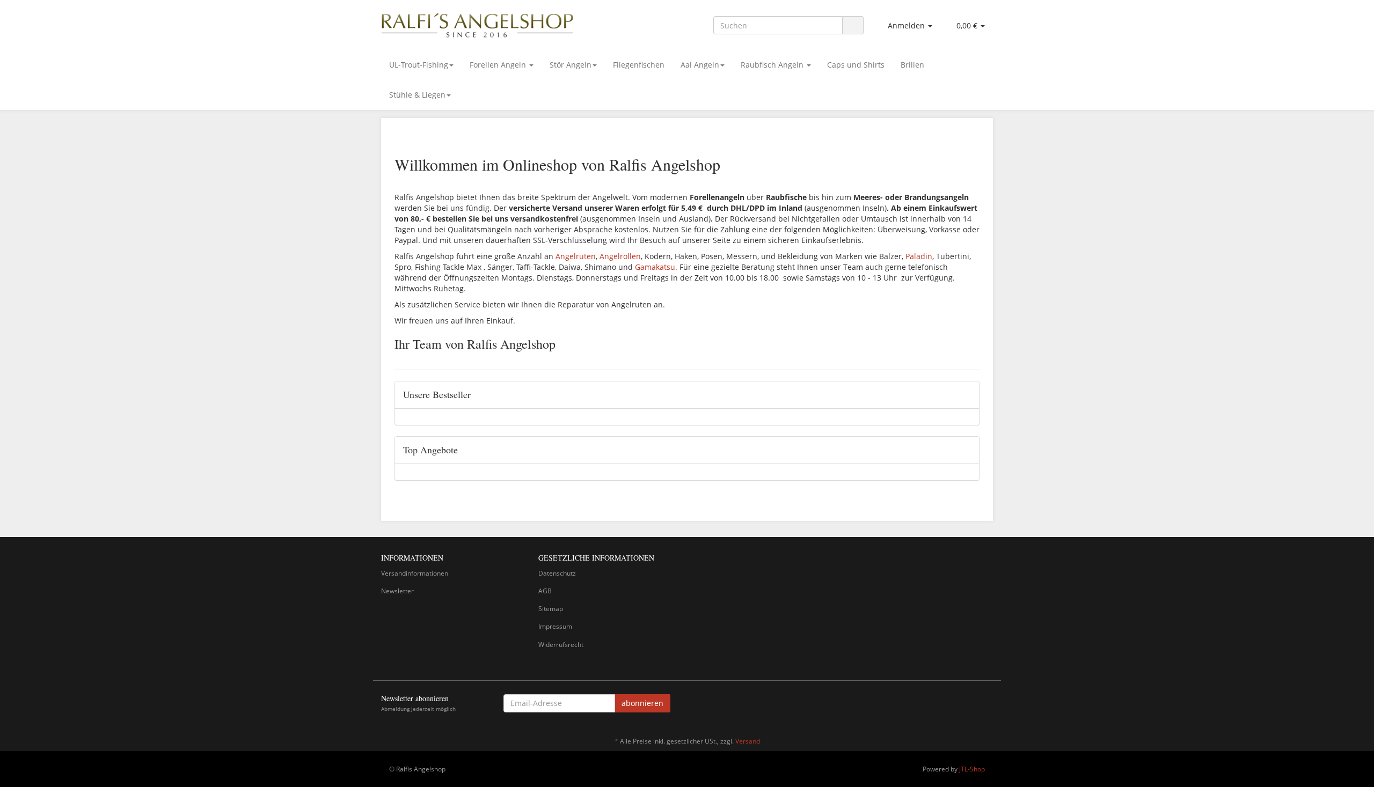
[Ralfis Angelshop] (477, 23)
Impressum (555, 626)
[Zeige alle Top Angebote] (967, 450)
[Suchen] (853, 25)
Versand (747, 741)
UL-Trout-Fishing (418, 65)
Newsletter (397, 590)
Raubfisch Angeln (773, 65)
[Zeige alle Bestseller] (967, 394)
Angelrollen (620, 256)
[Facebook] (987, 705)
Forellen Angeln (499, 65)
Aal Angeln (700, 65)
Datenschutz (557, 573)
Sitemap (550, 608)
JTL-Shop (972, 769)
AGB (545, 590)
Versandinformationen (414, 573)
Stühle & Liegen (417, 95)
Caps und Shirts (856, 65)
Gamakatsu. (656, 267)
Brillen (912, 65)
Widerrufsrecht (560, 644)
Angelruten (576, 256)
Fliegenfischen (638, 65)
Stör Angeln (570, 65)
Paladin (918, 256)
